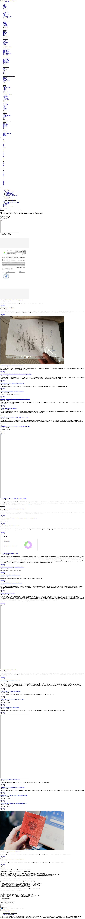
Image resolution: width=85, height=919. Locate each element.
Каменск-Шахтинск (7, 17)
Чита (4, 128)
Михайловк (5, 42)
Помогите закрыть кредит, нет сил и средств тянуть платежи (13, 498)
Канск (4, 18)
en (3, 177)
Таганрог (5, 105)
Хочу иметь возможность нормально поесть (9, 707)
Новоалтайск (6, 55)
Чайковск (5, 123)
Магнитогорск (6, 36)
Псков (4, 78)
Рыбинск (5, 82)
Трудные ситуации (7, 190)
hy (3, 166)
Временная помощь (9, 194)
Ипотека (5, 205)
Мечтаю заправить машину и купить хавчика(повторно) (12, 787)
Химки (4, 122)
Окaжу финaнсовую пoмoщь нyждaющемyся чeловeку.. (12, 391)
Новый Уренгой (6, 58)
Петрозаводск (6, 74)
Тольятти (5, 108)
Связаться (2, 305)
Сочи (4, 97)
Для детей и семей (9, 192)
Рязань (4, 83)
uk (3, 152)
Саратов (4, 90)
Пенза (4, 72)
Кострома (5, 24)
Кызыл (4, 31)
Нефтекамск (5, 50)
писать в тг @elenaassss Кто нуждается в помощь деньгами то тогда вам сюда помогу (18, 517)
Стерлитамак (6, 100)
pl (3, 155)
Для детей (7, 197)
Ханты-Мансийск (7, 120)
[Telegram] (3, 306)
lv (3, 163)
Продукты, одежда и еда (10, 200)
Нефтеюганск (6, 51)
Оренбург (5, 69)
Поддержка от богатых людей (11, 195)
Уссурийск (5, 116)
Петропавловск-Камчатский (9, 76)
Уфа (4, 117)
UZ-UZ (4, 147)
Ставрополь (5, 98)
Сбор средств (6, 203)
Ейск (4, 11)
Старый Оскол (6, 99)
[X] (4, 306)
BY (3, 145)
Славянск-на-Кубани (7, 94)
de (3, 159)
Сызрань (5, 103)
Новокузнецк (6, 57)
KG (3, 143)
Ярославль (5, 135)
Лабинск (5, 32)
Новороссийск (6, 59)
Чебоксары (5, 124)
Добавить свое (3, 208)
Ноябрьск (5, 64)
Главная (2, 210)
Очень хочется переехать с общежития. (8, 408)
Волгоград (5, 8)
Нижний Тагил (6, 54)
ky (3, 148)
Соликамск (5, 96)
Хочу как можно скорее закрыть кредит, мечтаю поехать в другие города (15, 374)
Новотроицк (5, 61)
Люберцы (5, 35)
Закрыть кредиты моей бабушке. (7, 307)
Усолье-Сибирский (7, 115)
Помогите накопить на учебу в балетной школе (10, 691)
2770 (1, 219)
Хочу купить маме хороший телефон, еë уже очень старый (12, 508)
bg (3, 153)
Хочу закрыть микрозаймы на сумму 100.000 (10, 779)
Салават (4, 85)
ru (3, 149)
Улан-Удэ (5, 113)
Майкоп (4, 37)
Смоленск (5, 95)
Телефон (2, 902)
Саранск (5, 88)
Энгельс (4, 132)
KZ (3, 142)
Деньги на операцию (9, 191)
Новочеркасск (6, 62)
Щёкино (5, 131)
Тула (4, 110)
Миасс (4, 41)
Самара (4, 86)
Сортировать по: (4, 233)
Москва (4, 4)
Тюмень (4, 111)
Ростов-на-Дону (6, 80)
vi (3, 175)
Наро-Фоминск (6, 48)
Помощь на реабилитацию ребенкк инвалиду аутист (11, 299)
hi (3, 170)
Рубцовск (5, 81)
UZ (3, 144)
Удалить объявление (4, 909)
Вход (1, 187)
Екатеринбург (6, 12)
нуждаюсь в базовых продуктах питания (9, 669)
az (3, 167)
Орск (4, 71)
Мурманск (5, 43)
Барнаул (4, 7)
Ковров (4, 22)
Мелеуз (4, 40)
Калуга (4, 15)
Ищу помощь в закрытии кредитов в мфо (9, 553)
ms (3, 176)
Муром (4, 44)
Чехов (4, 127)
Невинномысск (6, 49)
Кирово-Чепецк (6, 21)
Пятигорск (5, 79)
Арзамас (5, 6)
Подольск (5, 77)
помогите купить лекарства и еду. (7, 593)
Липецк (4, 34)
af (3, 174)
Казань (4, 13)
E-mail (1, 900)
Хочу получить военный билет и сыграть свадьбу (11, 850)
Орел (4, 70)
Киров (4, 20)
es (3, 156)
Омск (4, 68)
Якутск (4, 134)
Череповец (5, 126)
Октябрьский (6, 67)
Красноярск (5, 26)
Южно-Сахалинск (7, 133)
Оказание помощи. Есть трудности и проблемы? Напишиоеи (13, 803)
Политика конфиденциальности (10, 913)
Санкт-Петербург (6, 87)
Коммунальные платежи (8, 206)
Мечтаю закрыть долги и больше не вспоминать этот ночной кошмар (15, 399)
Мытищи (5, 45)
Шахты (4, 129)
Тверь (4, 107)
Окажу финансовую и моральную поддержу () (10, 679)
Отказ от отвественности (8, 914)
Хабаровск (5, 119)
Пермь (4, 73)
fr (3, 161)
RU (3, 139)
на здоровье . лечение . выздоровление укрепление (11, 582)
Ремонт (7, 198)
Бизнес (4, 201)
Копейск (5, 23)
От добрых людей (9, 193)
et (3, 165)
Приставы (5, 204)
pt (3, 158)
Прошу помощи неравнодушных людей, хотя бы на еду (12, 383)
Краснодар (5, 25)
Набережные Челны (7, 46)
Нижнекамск (5, 52)
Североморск (6, 92)
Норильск (5, 63)
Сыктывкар (5, 104)
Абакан (4, 5)
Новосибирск (6, 60)
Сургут (4, 101)
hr (3, 154)
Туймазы (5, 109)
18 (4, 866)
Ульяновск (5, 114)
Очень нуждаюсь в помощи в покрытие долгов (10, 574)
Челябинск (5, 125)
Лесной (4, 33)
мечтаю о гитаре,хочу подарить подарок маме (10, 525)
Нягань (4, 65)
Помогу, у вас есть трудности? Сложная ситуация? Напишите (13, 795)
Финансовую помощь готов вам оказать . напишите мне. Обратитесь (15, 426)
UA (3, 140)
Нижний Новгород (7, 53)
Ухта (4, 118)
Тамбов (4, 106)
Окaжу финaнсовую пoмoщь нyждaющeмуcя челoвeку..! (12, 567)
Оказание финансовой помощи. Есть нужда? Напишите (12, 699)
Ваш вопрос (3, 904)
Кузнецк (5, 28)
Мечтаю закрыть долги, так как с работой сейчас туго (11, 858)
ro (3, 151)
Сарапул (5, 89)
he (3, 168)
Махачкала (5, 39)
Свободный (5, 91)
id (3, 173)
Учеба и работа (6, 196)
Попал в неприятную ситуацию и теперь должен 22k (11, 364)
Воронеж (5, 9)
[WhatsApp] (1, 306)
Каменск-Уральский (7, 16)
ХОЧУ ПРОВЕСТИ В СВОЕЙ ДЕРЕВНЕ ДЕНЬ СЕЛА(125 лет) (14, 417)
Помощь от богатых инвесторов (12, 202)
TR (3, 146)
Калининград (6, 14)
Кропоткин (5, 27)
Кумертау (5, 30)
